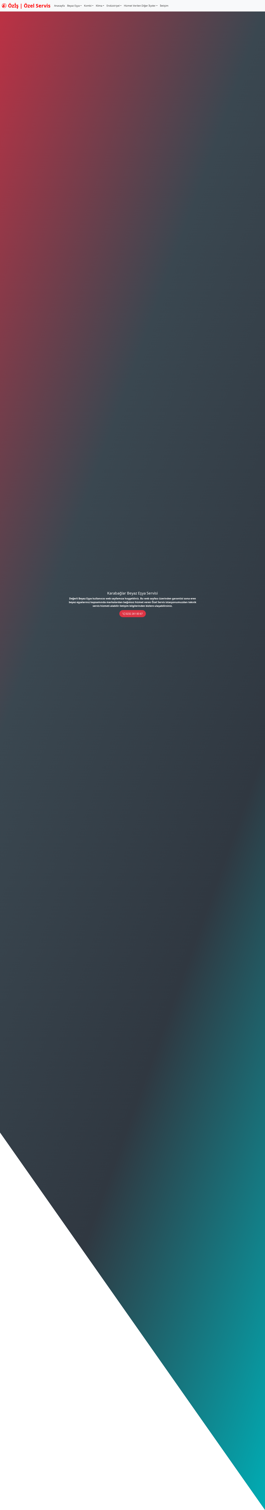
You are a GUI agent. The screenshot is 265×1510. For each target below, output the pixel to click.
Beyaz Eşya (73, 5)
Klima (99, 5)
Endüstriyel (113, 5)
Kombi (88, 5)
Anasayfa (59, 5)
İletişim (164, 5)
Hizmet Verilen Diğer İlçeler (140, 5)
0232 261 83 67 (134, 613)
